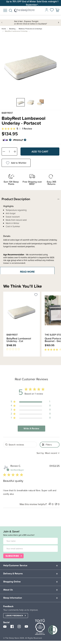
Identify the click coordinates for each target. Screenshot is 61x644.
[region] (31, 402)
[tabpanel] (30, 64)
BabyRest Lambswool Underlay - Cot (19, 339)
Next (58, 22)
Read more (27, 272)
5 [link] (17, 128)
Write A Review (31, 428)
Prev (2, 22)
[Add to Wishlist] (36, 295)
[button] (50, 504)
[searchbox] (20, 444)
